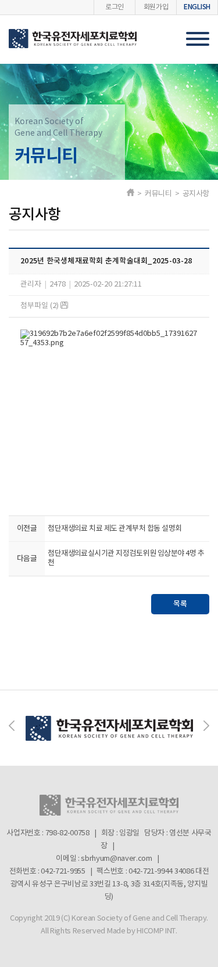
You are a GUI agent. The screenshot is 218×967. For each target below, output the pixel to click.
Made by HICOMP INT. (142, 931)
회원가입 (156, 7)
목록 (180, 604)
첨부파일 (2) (40, 306)
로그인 (114, 7)
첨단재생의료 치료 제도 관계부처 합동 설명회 (115, 528)
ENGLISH (197, 7)
